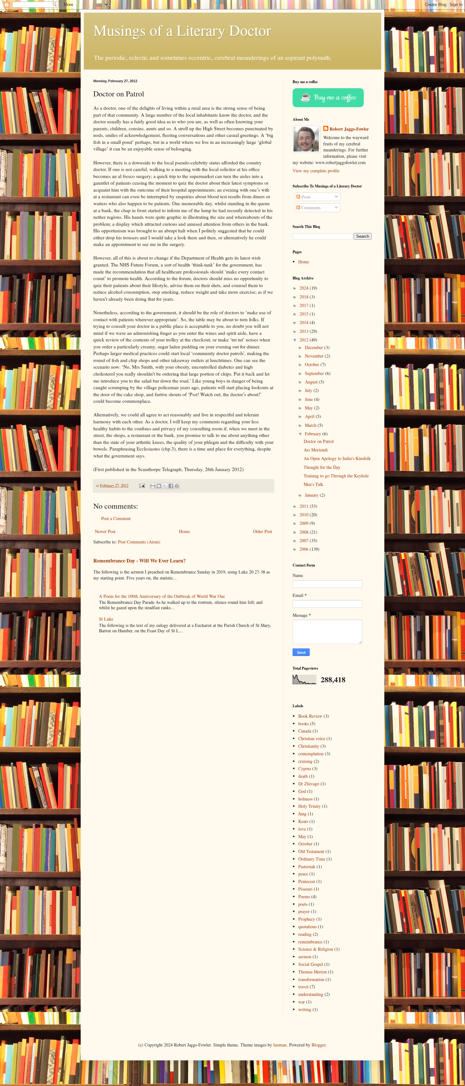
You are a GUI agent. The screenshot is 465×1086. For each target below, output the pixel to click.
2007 (305, 540)
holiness (305, 799)
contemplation (311, 754)
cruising (305, 761)
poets (302, 904)
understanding (310, 994)
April (310, 416)
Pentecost (306, 881)
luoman (280, 1045)
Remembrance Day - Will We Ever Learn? (139, 560)
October (312, 364)
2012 (305, 340)
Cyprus (304, 768)
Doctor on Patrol (319, 441)
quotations (307, 926)
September (315, 373)
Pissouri (305, 889)
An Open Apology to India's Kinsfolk (337, 458)
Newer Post (105, 531)
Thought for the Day (322, 467)
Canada (304, 731)
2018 (305, 297)
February (313, 434)
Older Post (262, 531)
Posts (305, 197)
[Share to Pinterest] (177, 486)
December (314, 347)
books (303, 724)
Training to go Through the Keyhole (336, 476)
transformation (311, 979)
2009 (305, 523)
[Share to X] (165, 486)
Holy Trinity (309, 806)
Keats (303, 821)
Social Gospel (310, 964)
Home (184, 531)
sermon (304, 957)
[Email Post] (141, 485)
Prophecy (306, 919)
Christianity (308, 746)
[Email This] (153, 486)
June (309, 399)
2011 (305, 506)
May (309, 408)
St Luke (106, 619)
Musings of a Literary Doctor (182, 30)
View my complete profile (316, 171)
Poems (304, 896)
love (302, 829)
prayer (304, 911)
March (311, 425)
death (303, 776)
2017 (305, 305)
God (302, 791)
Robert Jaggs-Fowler (349, 129)
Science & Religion (315, 949)
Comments (310, 208)
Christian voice (311, 738)
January (312, 495)
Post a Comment (116, 518)
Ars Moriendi (316, 450)
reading (305, 934)
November (315, 356)
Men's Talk (313, 484)
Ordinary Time (311, 859)
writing (304, 1009)
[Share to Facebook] (171, 486)
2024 (305, 288)
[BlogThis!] (159, 486)
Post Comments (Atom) (139, 542)
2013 (305, 331)
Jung (302, 814)
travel (303, 987)
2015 (305, 314)
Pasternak (306, 866)
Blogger (319, 1045)
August (312, 382)
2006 (305, 549)
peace (303, 874)
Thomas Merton (312, 972)
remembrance (310, 942)
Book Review (310, 716)
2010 (305, 515)
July (309, 390)
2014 (305, 322)
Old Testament (311, 851)
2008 (305, 532)
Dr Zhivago (308, 784)
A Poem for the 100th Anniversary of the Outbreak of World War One (162, 596)
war (301, 1002)
